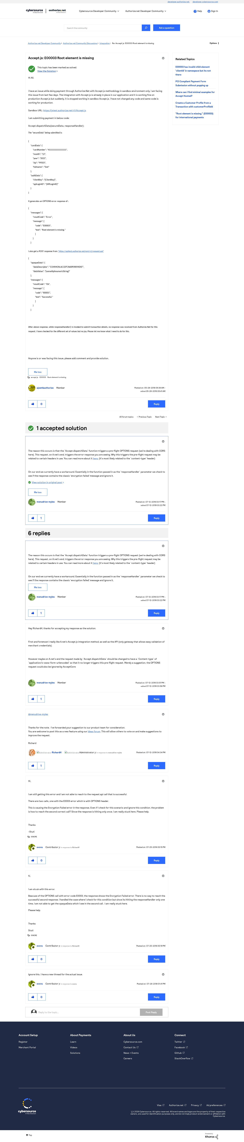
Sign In (214, 11)
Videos (73, 1047)
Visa (159, 1105)
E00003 (43, 377)
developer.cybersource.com (205, 1)
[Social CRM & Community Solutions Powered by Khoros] (211, 1136)
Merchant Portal (27, 1047)
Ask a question (166, 27)
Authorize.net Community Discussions (80, 43)
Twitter (178, 1041)
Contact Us (130, 1047)
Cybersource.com (133, 1041)
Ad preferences (214, 1105)
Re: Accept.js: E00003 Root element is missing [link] (133, 43)
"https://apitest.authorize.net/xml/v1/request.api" (81, 251)
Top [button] (30, 1135)
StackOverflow (182, 1058)
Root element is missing (56, 377)
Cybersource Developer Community (34, 11)
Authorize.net (176, 1105)
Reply (156, 404)
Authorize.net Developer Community (144, 11)
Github (178, 1052)
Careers (128, 1058)
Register (23, 1041)
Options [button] (213, 43)
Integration (105, 43)
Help (199, 11)
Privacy (195, 1105)
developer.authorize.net (179, 1)
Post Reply (151, 1012)
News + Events (131, 1052)
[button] (32, 403)
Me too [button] (38, 372)
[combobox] (107, 27)
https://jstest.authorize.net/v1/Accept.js (64, 110)
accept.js (34, 377)
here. (95, 458)
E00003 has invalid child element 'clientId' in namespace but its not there (193, 70)
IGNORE (34, 837)
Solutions (75, 1052)
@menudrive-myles (38, 714)
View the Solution (46, 71)
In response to (109, 753)
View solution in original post (47, 482)
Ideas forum (94, 731)
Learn (73, 1041)
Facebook (180, 1047)
